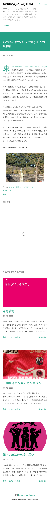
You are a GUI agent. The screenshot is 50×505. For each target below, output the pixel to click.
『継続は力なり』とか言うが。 (24, 383)
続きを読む (43, 337)
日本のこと (7, 190)
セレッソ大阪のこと (16, 187)
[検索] (39, 4)
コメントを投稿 (14, 337)
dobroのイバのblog (18, 4)
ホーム (6, 25)
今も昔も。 (10, 311)
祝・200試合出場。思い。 (20, 455)
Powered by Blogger (26, 495)
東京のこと (29, 187)
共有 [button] (4, 194)
